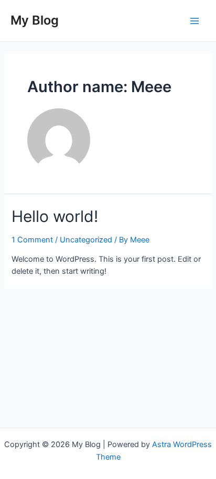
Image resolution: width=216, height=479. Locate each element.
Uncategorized (86, 239)
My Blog (34, 20)
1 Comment (32, 239)
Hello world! (55, 216)
